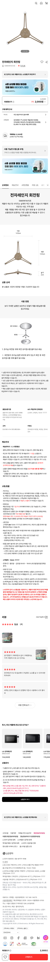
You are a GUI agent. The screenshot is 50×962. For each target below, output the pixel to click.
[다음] (28, 51)
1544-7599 (31, 868)
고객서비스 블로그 (22, 928)
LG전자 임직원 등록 (9, 840)
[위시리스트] (41, 61)
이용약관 (13, 833)
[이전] (22, 51)
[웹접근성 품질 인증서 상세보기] (33, 944)
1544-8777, (27, 876)
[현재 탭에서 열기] (25, 166)
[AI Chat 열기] (45, 939)
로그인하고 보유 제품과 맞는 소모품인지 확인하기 (20, 74)
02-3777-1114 (20, 859)
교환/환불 (25, 185)
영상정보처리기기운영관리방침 (30, 836)
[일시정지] (34, 171)
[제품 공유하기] (46, 62)
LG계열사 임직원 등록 (25, 840)
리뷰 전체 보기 (23, 705)
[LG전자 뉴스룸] (25, 938)
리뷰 (35, 185)
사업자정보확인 (7, 900)
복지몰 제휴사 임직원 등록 (11, 843)
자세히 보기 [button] (13, 102)
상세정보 (5, 185)
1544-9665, (35, 871)
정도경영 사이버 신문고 (10, 846)
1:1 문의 (5, 862)
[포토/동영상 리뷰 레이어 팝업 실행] (7, 638)
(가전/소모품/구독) (32, 865)
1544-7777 (10, 873)
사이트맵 (5, 833)
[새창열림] (5, 938)
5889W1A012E (10, 66)
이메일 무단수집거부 (24, 833)
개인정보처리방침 (39, 833)
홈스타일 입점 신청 (26, 846)
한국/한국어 (6, 932)
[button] (36, 3)
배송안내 (15, 185)
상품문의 (44, 185)
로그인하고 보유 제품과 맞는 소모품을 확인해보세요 (20, 817)
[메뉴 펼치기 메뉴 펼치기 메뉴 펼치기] (47, 185)
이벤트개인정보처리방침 (10, 836)
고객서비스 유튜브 (8, 928)
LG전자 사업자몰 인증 (28, 843)
